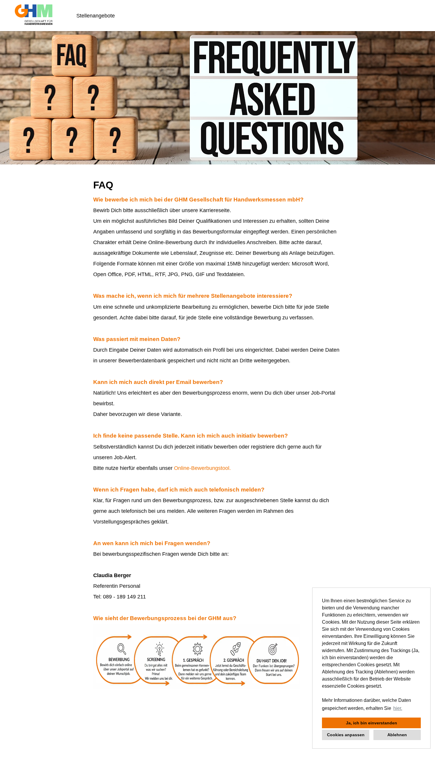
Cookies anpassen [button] (346, 734)
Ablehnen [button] (397, 734)
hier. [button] (397, 708)
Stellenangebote (95, 16)
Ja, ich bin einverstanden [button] (371, 723)
